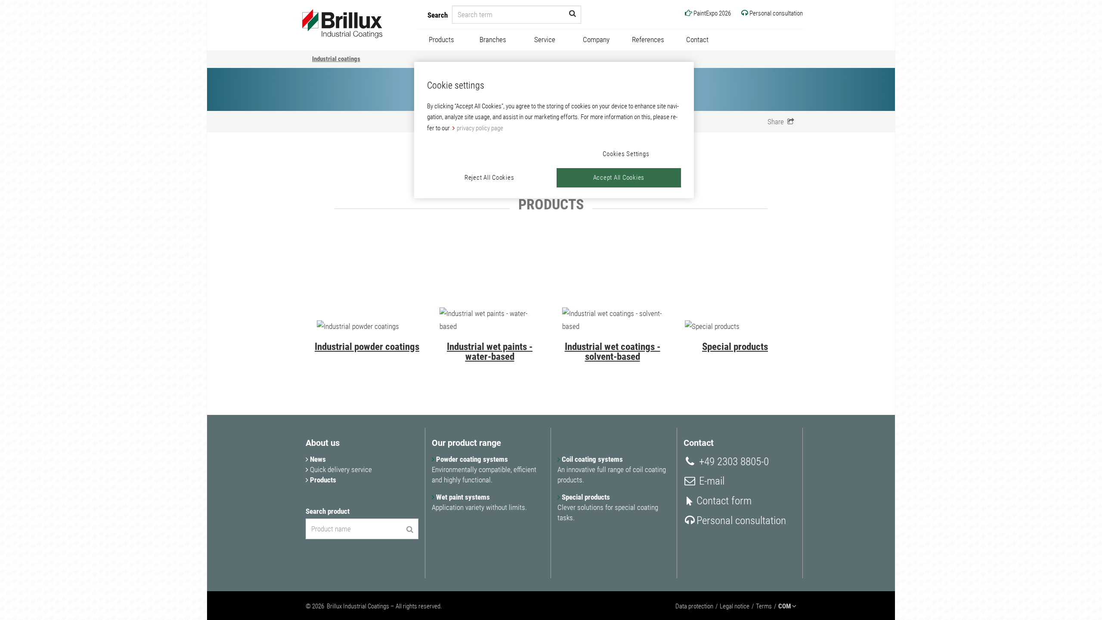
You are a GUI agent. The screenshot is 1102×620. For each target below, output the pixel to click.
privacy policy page (480, 128)
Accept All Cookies (619, 177)
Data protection (694, 606)
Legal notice (734, 606)
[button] (781, 121)
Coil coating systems (591, 459)
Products (322, 480)
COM (785, 606)
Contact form (724, 500)
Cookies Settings (626, 154)
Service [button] (544, 39)
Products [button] (441, 39)
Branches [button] (493, 39)
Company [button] (596, 39)
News (317, 459)
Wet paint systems (462, 497)
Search (437, 15)
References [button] (648, 39)
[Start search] (572, 13)
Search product (328, 511)
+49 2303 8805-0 (732, 461)
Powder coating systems (471, 459)
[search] (409, 529)
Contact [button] (697, 39)
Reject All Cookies (489, 177)
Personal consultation (741, 520)
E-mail (710, 481)
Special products (585, 497)
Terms (764, 606)
